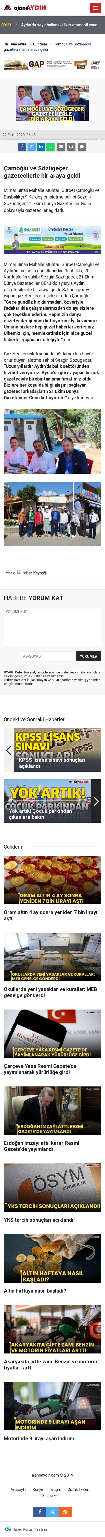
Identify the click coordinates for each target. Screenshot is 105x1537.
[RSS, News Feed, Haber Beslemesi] (65, 1512)
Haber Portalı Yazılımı (29, 1529)
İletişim (55, 1490)
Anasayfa (18, 44)
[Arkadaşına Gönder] (61, 147)
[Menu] (95, 8)
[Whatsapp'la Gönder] (50, 147)
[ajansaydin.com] (25, 7)
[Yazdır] (71, 147)
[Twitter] (32, 147)
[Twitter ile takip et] (52, 1512)
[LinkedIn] (41, 147)
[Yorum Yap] (82, 147)
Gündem (40, 44)
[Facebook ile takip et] (39, 1512)
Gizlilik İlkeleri (78, 1490)
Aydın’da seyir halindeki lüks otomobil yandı (59, 25)
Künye (38, 1490)
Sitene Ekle (51, 1496)
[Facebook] (22, 147)
